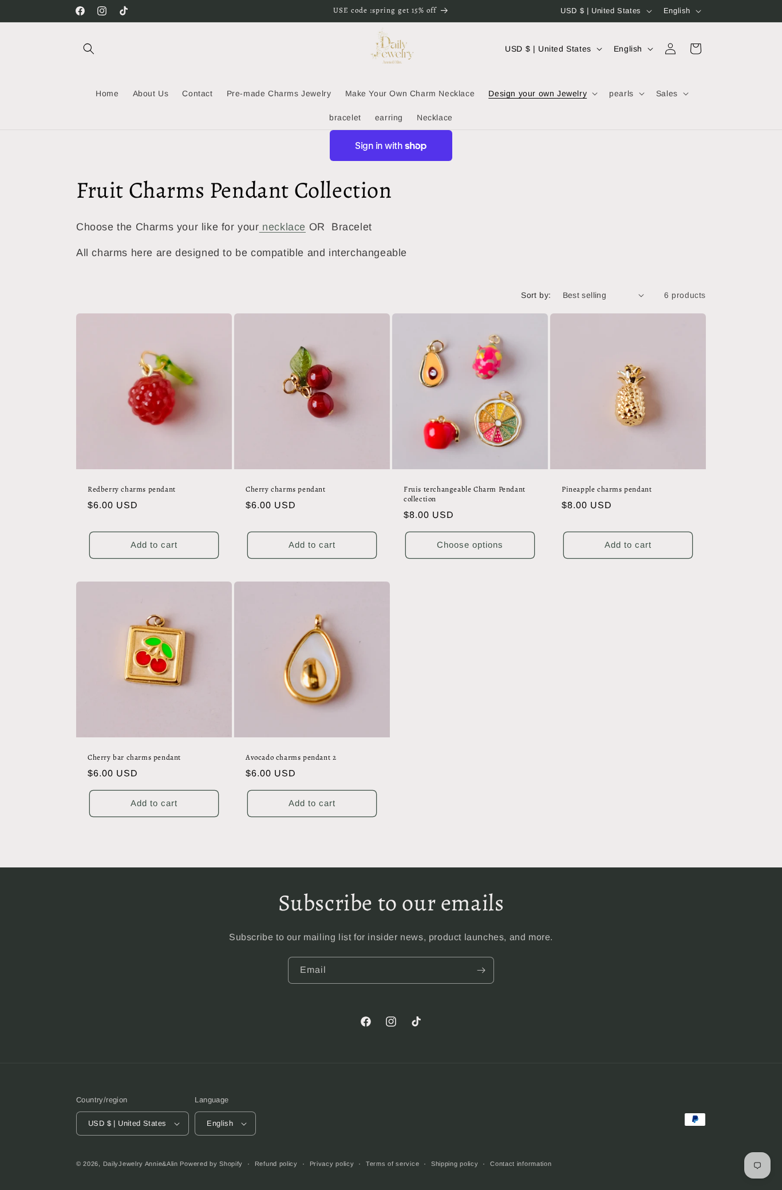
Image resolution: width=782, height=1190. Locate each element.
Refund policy (276, 1163)
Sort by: (536, 295)
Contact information (520, 1163)
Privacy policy (332, 1163)
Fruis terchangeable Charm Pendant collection (465, 494)
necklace (282, 227)
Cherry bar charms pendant (134, 757)
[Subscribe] (480, 970)
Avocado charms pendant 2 (291, 757)
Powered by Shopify (211, 1163)
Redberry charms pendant (132, 489)
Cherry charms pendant (286, 489)
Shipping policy (455, 1163)
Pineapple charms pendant (606, 489)
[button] (88, 48)
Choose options (470, 544)
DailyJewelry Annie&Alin (140, 1163)
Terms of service (392, 1163)
